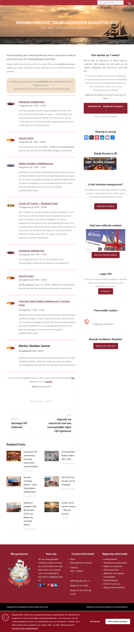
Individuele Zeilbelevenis (32, 102)
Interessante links (111, 570)
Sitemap (89, 607)
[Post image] (14, 456)
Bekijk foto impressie (113, 566)
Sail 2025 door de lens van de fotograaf (68, 481)
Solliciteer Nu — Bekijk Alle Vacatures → (105, 108)
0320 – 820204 (76, 571)
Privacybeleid (109, 577)
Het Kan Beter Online (36, 607)
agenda (48, 381)
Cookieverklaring (111, 580)
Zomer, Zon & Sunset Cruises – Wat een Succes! (69, 508)
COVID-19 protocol (112, 584)
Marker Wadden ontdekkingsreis (36, 163)
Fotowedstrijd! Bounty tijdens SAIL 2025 (68, 455)
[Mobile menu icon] (128, 2)
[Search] (121, 2)
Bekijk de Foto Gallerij (105, 206)
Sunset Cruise (26, 138)
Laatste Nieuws (110, 559)
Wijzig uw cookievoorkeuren (116, 607)
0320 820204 (98, 320)
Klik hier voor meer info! (105, 346)
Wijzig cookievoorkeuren (114, 587)
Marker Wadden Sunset (34, 346)
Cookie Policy (99, 607)
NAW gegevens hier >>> (80, 581)
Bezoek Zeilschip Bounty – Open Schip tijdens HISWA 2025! (30, 484)
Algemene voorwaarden (114, 573)
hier (73, 378)
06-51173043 (82, 585)
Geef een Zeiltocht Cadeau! (105, 255)
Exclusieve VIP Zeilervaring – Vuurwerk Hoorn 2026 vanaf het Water (31, 459)
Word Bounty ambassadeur (115, 563)
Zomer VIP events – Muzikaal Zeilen (38, 203)
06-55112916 (82, 590)
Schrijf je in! (105, 291)
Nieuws (40, 401)
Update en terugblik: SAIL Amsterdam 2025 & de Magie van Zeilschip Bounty (30, 514)
